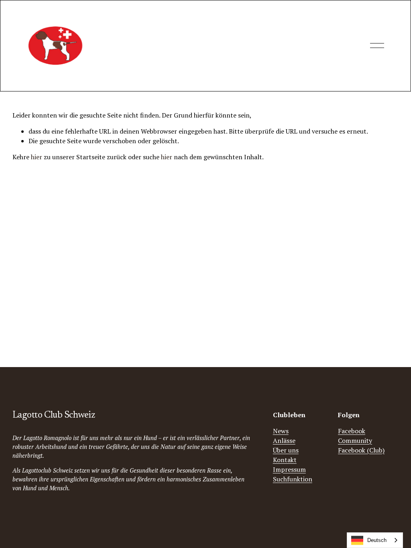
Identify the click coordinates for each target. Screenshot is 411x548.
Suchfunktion (292, 479)
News (281, 430)
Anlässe (284, 440)
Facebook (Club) (361, 450)
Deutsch (377, 540)
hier (36, 156)
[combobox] (375, 540)
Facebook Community (355, 435)
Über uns (286, 450)
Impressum (289, 469)
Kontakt (285, 459)
